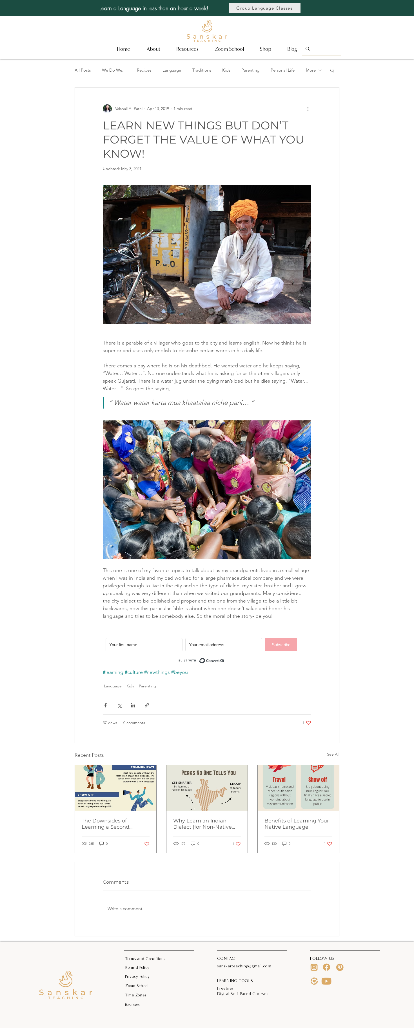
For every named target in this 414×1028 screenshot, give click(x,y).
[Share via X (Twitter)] (119, 705)
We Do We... (114, 70)
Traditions (201, 70)
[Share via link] (147, 705)
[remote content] (207, 652)
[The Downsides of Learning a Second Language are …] (115, 788)
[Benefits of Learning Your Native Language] (298, 788)
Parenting (250, 70)
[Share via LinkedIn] (133, 705)
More (311, 70)
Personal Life (283, 70)
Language (172, 70)
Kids (226, 70)
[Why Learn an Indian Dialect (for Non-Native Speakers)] (207, 788)
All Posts (83, 70)
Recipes (144, 70)
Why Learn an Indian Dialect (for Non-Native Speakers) (202, 824)
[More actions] (307, 108)
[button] (187, 49)
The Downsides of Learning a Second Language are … (105, 824)
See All (333, 754)
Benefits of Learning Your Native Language (296, 824)
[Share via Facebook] (105, 705)
